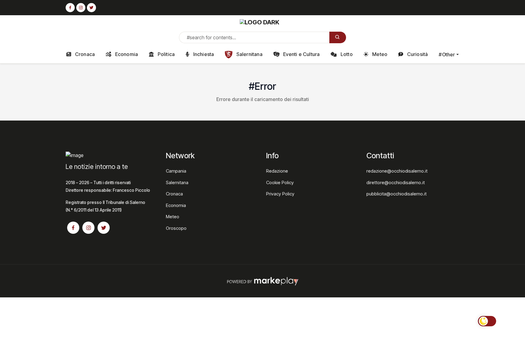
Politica (165, 54)
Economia (126, 54)
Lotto (346, 54)
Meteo (379, 54)
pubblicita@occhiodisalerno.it (396, 194)
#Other (447, 54)
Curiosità (417, 54)
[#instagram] (80, 8)
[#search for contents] (337, 37)
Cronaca (84, 54)
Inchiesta (203, 54)
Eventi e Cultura (301, 54)
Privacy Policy (280, 194)
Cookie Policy (280, 182)
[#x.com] (91, 8)
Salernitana (248, 54)
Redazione (277, 171)
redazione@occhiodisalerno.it (396, 171)
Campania (176, 171)
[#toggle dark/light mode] (487, 321)
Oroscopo (176, 228)
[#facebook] (70, 8)
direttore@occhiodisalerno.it (395, 182)
